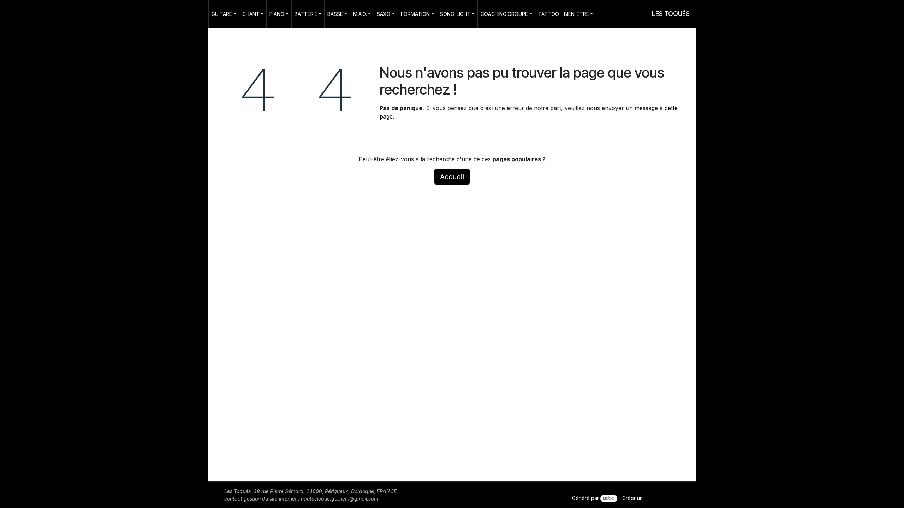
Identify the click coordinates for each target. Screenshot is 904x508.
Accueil (452, 177)
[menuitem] (224, 14)
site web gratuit (662, 498)
